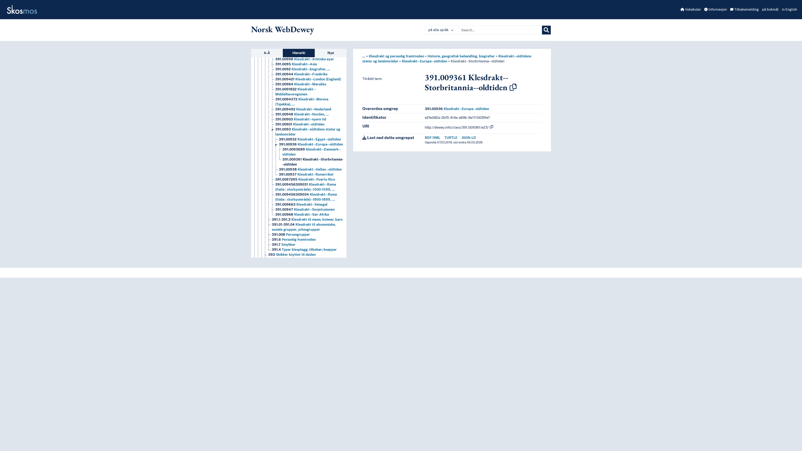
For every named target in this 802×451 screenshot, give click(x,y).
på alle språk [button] (438, 30)
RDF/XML (432, 138)
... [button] (363, 56)
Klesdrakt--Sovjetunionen (305, 210)
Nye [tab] (330, 53)
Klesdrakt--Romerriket (306, 174)
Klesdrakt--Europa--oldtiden (311, 144)
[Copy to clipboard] (513, 87)
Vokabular (692, 9)
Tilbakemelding (746, 9)
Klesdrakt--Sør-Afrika (302, 215)
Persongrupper (291, 235)
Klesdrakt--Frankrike (301, 74)
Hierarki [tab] (298, 53)
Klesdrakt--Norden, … (302, 114)
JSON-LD (469, 138)
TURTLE (450, 138)
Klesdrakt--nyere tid (300, 119)
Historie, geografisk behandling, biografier (461, 56)
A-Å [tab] (267, 53)
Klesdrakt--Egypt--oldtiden (310, 139)
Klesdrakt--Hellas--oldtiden (310, 169)
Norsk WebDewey (282, 29)
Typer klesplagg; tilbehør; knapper (304, 250)
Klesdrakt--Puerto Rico (305, 179)
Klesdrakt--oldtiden (299, 124)
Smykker (284, 245)
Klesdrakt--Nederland (303, 109)
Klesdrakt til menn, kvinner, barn (307, 220)
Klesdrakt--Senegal (301, 204)
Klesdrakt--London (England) (308, 79)
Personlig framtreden (294, 240)
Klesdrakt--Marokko (300, 84)
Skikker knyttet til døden (292, 255)
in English (789, 9)
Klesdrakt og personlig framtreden (396, 56)
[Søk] (546, 30)
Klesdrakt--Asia (296, 64)
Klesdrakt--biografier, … (302, 69)
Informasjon (717, 9)
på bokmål (770, 9)
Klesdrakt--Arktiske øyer (304, 59)
